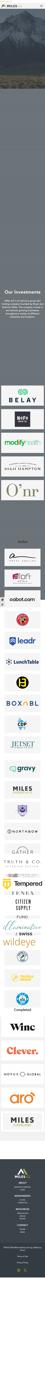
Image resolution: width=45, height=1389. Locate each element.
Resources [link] (22, 1209)
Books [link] (22, 1219)
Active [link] (22, 1200)
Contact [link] (22, 1225)
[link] (11, 5)
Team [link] (22, 1190)
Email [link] (22, 1232)
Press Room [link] (22, 1213)
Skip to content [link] (6, 1)
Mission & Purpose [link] (22, 1187)
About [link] (23, 1183)
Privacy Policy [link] (22, 1262)
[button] (41, 6)
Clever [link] (22, 1250)
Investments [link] (22, 1196)
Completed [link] (22, 1203)
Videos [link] (23, 1216)
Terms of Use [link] (22, 1256)
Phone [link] (22, 1229)
